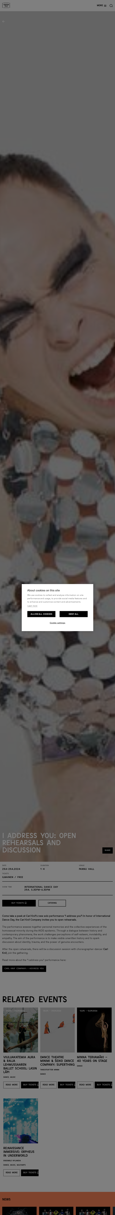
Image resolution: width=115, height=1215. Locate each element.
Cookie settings (57, 623)
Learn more (32, 606)
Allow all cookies (41, 614)
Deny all (74, 614)
